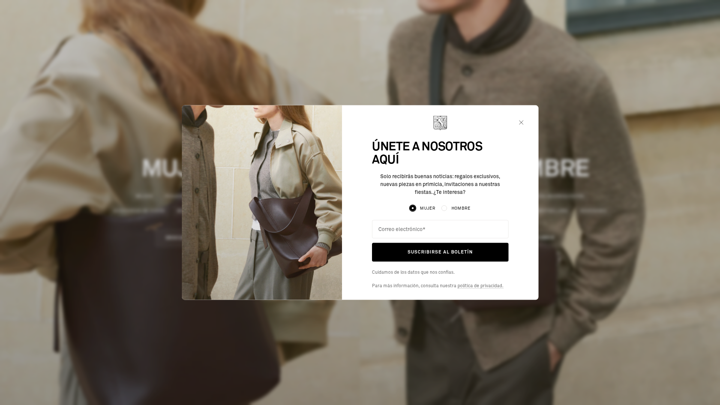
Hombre (461, 208)
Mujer (427, 208)
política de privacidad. (481, 286)
